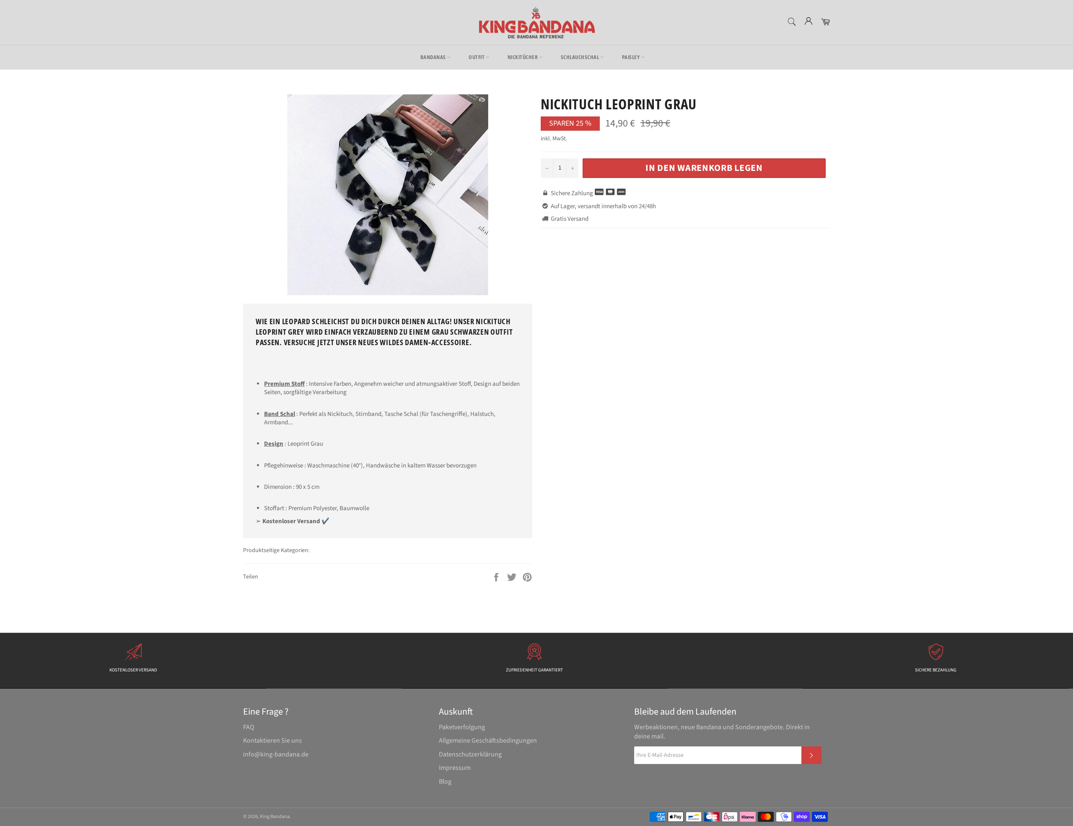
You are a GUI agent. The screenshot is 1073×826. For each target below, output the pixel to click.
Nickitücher (523, 57)
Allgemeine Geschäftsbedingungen (488, 740)
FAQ (248, 727)
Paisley (631, 57)
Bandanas (433, 57)
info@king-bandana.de (275, 754)
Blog (445, 781)
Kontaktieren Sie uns (272, 740)
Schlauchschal (580, 57)
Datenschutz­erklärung (470, 754)
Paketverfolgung (462, 727)
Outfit (477, 57)
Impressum (455, 767)
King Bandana (275, 816)
